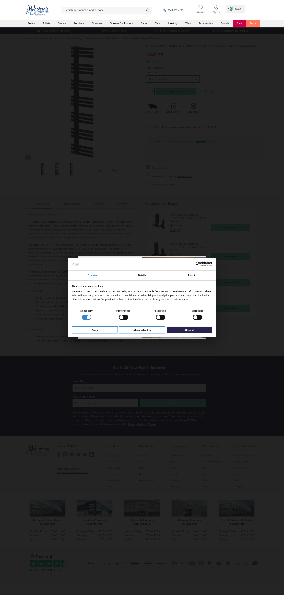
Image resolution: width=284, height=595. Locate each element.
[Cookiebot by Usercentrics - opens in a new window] (198, 264)
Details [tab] (142, 275)
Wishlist (201, 12)
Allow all (189, 330)
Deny (95, 330)
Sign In (216, 12)
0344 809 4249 (175, 10)
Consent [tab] (93, 275)
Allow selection (142, 330)
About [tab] (191, 275)
